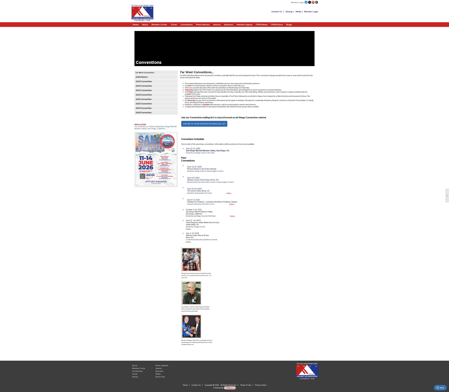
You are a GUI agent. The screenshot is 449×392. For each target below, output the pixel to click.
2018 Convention (144, 112)
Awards (159, 368)
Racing (289, 12)
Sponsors (228, 24)
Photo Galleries (162, 366)
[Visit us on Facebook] (306, 2)
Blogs (289, 24)
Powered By (218, 388)
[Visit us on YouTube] (313, 2)
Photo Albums (203, 24)
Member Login (297, 2)
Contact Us (276, 12)
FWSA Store (277, 24)
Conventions (186, 24)
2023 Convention (144, 90)
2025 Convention (144, 81)
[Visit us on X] (309, 2)
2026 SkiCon (142, 77)
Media (298, 12)
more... (229, 193)
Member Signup (244, 24)
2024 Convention (144, 86)
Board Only (160, 377)
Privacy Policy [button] (260, 385)
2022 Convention (144, 95)
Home (136, 24)
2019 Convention (144, 108)
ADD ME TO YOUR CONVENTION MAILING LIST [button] (204, 124)
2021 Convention (144, 99)
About (134, 366)
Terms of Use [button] (245, 385)
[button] (145, 24)
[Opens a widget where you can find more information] (440, 388)
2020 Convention (144, 104)
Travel (134, 374)
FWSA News (262, 24)
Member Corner (138, 368)
